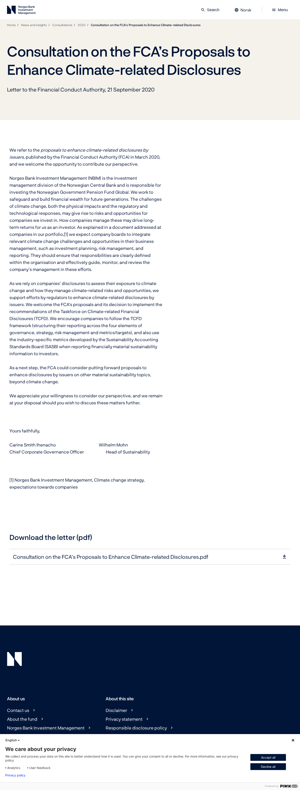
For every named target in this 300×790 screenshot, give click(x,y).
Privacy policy (15, 775)
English (11, 740)
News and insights (34, 25)
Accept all (268, 757)
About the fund (22, 719)
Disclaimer (116, 710)
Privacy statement (124, 719)
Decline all (268, 767)
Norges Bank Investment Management (46, 727)
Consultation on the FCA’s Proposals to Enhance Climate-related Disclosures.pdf (110, 557)
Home (11, 25)
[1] (66, 234)
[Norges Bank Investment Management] (21, 11)
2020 (81, 25)
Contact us (18, 710)
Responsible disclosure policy (136, 727)
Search (210, 10)
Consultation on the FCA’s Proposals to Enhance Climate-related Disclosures (146, 25)
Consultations (62, 25)
